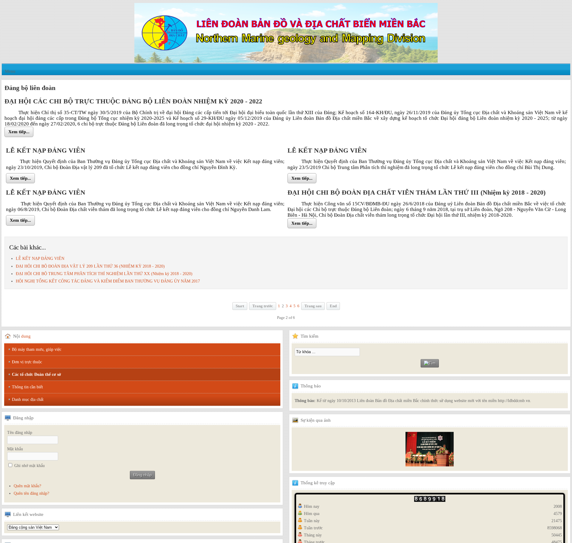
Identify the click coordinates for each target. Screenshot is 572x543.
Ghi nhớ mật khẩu (29, 466)
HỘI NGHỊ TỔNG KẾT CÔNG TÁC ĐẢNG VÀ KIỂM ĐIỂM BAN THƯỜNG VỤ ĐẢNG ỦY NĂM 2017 (108, 282)
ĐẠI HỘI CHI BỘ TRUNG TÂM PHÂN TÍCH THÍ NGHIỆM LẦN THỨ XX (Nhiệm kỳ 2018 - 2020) (104, 274)
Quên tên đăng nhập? (31, 494)
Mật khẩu (15, 449)
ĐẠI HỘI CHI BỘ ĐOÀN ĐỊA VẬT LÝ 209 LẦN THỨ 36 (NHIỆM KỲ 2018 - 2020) (90, 267)
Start (240, 307)
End (333, 307)
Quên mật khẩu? (27, 486)
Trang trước (262, 307)
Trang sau (312, 307)
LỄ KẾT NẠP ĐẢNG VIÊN (40, 259)
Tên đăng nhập (19, 433)
